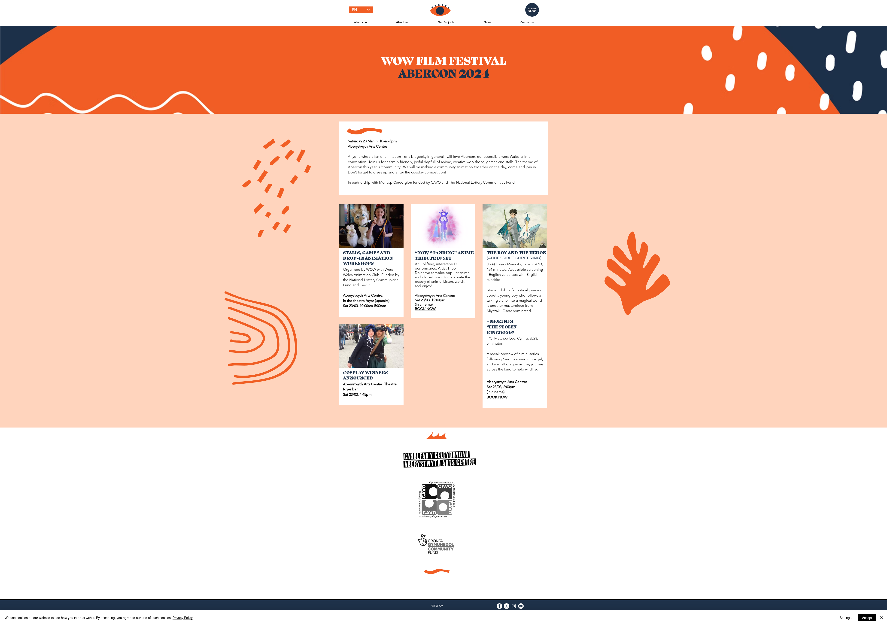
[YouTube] (521, 606)
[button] (360, 22)
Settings (845, 617)
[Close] (881, 617)
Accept (867, 617)
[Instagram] (513, 606)
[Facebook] (499, 606)
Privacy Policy (183, 617)
